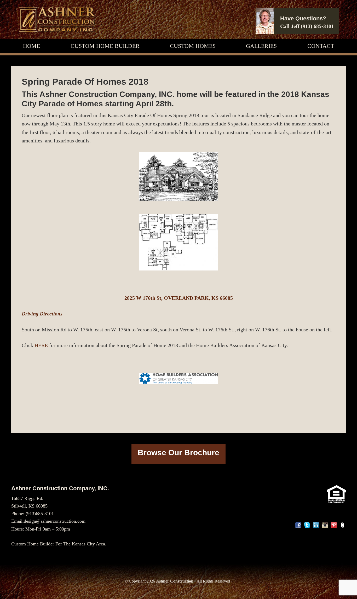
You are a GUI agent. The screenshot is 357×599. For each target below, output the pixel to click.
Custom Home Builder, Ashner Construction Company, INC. (57, 19)
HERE (41, 345)
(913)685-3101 (40, 513)
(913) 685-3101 (317, 26)
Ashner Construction (174, 581)
